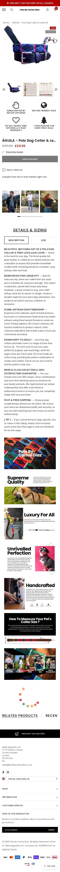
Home (6, 22)
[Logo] (30, 9)
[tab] (21, 715)
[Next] (54, 202)
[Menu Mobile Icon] (4, 10)
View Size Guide (14, 152)
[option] (30, 44)
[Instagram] (8, 772)
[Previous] (5, 202)
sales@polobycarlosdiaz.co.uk (17, 764)
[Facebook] (3, 772)
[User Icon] (47, 10)
